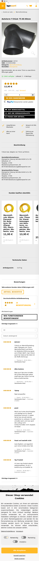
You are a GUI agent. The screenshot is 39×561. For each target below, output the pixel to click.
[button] (27, 6)
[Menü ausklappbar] (2, 6)
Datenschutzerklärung (8, 531)
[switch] (6, 537)
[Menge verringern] (6, 94)
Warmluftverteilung (15, 65)
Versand (23, 90)
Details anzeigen (19, 558)
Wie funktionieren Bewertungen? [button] (13, 317)
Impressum (19, 531)
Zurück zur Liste (7, 12)
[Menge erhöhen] (33, 94)
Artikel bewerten (13, 292)
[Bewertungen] (11, 84)
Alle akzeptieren (19, 550)
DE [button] (5, 1)
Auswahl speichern (19, 555)
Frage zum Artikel (16, 117)
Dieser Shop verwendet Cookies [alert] (19, 497)
